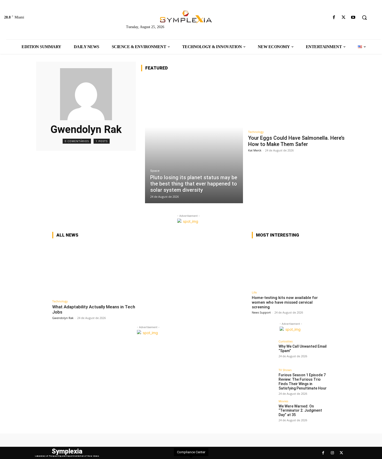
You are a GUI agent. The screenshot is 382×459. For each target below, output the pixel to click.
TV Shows (285, 369)
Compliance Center (191, 452)
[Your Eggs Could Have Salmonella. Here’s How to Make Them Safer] (297, 101)
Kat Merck (254, 150)
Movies (283, 401)
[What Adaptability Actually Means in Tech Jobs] (99, 269)
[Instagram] (332, 452)
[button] (364, 17)
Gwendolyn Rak (63, 318)
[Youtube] (353, 17)
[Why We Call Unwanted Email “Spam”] (263, 351)
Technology (256, 131)
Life (254, 292)
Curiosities (286, 341)
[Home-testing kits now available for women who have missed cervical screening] (291, 265)
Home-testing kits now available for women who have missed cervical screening (285, 302)
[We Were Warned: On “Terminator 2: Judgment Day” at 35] (263, 411)
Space (155, 171)
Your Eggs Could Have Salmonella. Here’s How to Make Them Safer (296, 141)
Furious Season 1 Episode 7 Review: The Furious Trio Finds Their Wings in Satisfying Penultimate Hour (303, 381)
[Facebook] (333, 17)
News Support (261, 312)
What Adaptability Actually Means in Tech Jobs (93, 309)
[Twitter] (343, 17)
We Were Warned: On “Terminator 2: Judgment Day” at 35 (300, 410)
